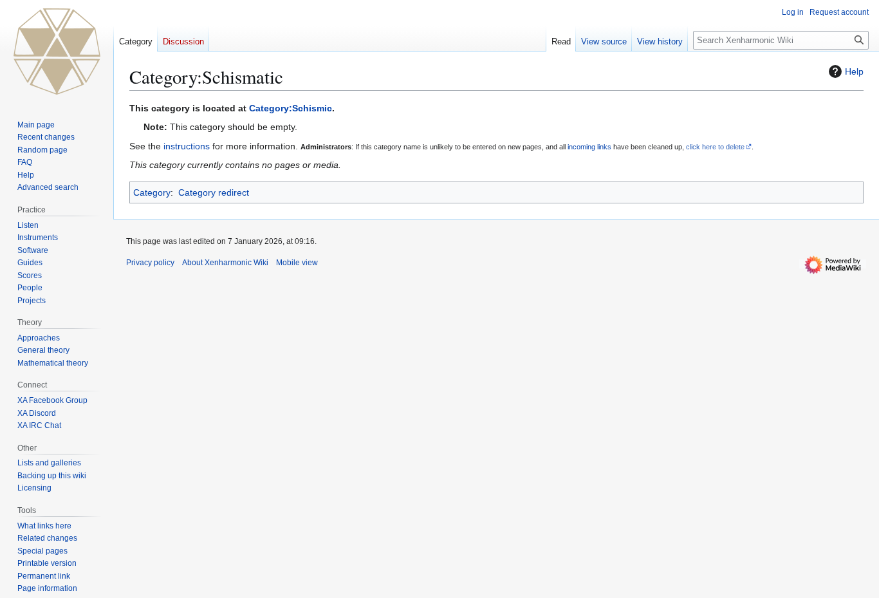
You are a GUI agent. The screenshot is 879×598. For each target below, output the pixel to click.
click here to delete (715, 147)
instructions (186, 146)
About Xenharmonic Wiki (225, 262)
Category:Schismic (290, 108)
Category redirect (213, 192)
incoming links (589, 147)
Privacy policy (150, 262)
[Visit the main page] (56, 51)
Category (152, 192)
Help (854, 71)
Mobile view (297, 262)
